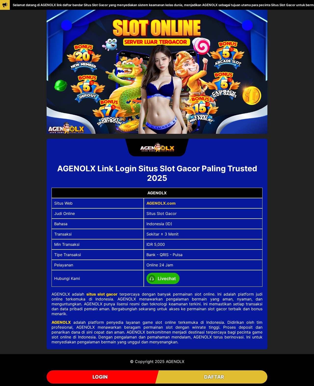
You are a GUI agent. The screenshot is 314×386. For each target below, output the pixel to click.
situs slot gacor (102, 294)
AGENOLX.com (161, 203)
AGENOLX (61, 322)
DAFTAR (214, 377)
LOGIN (100, 377)
